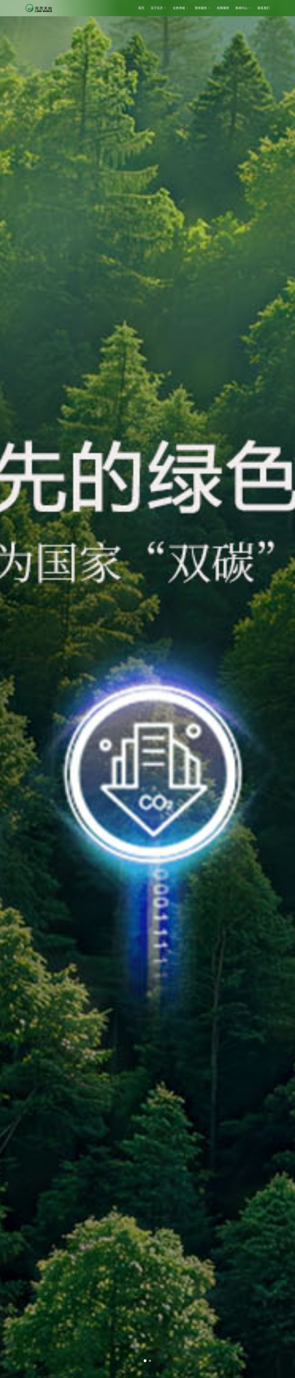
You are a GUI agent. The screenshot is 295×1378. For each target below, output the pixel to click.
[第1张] (150, 1361)
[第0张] (145, 1360)
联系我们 (263, 8)
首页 (141, 8)
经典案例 (223, 8)
